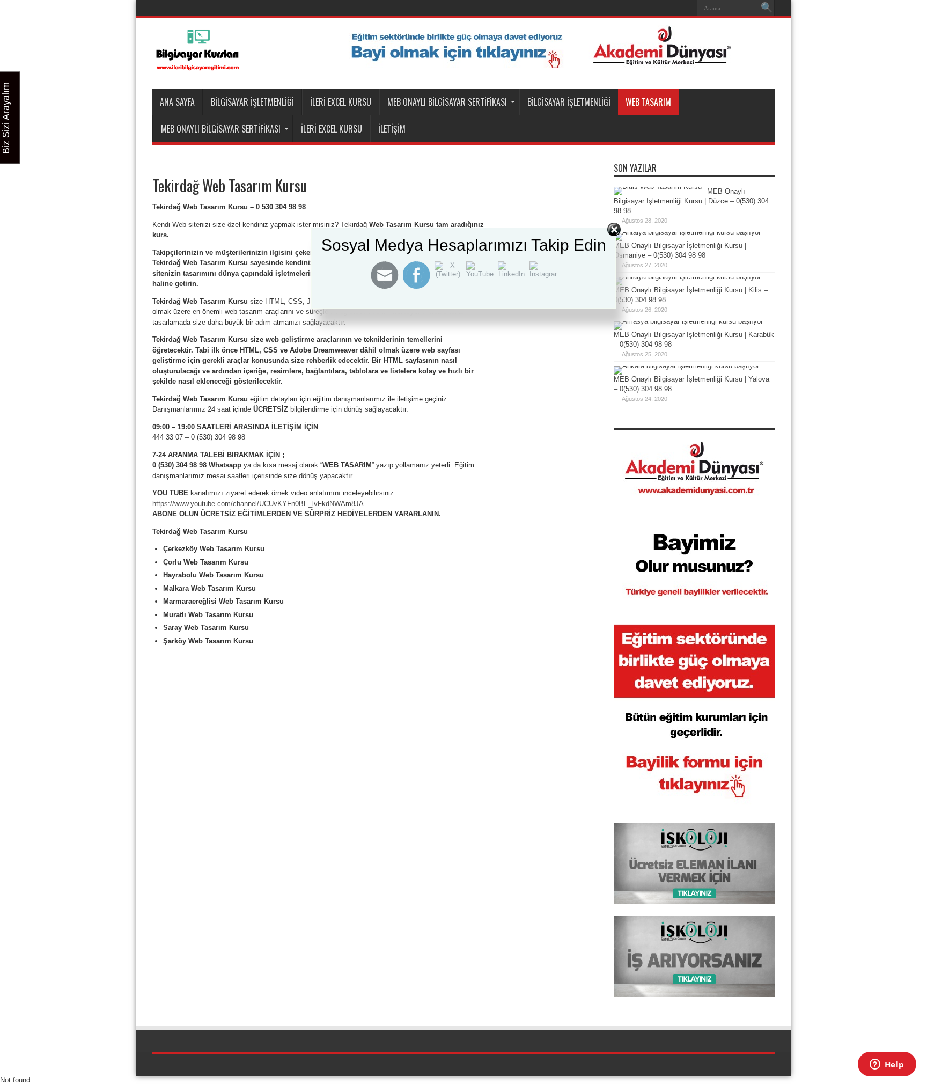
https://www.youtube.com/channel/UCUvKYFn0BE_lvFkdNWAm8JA (258, 504)
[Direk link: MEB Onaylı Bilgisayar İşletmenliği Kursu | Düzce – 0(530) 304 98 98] (658, 186)
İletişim (392, 128)
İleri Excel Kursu (340, 102)
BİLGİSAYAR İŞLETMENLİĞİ (252, 102)
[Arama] (767, 8)
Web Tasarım (648, 102)
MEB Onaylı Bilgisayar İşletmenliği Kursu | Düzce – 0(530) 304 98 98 (691, 201)
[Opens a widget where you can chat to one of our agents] (886, 1065)
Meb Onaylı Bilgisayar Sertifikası (447, 102)
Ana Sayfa (177, 102)
